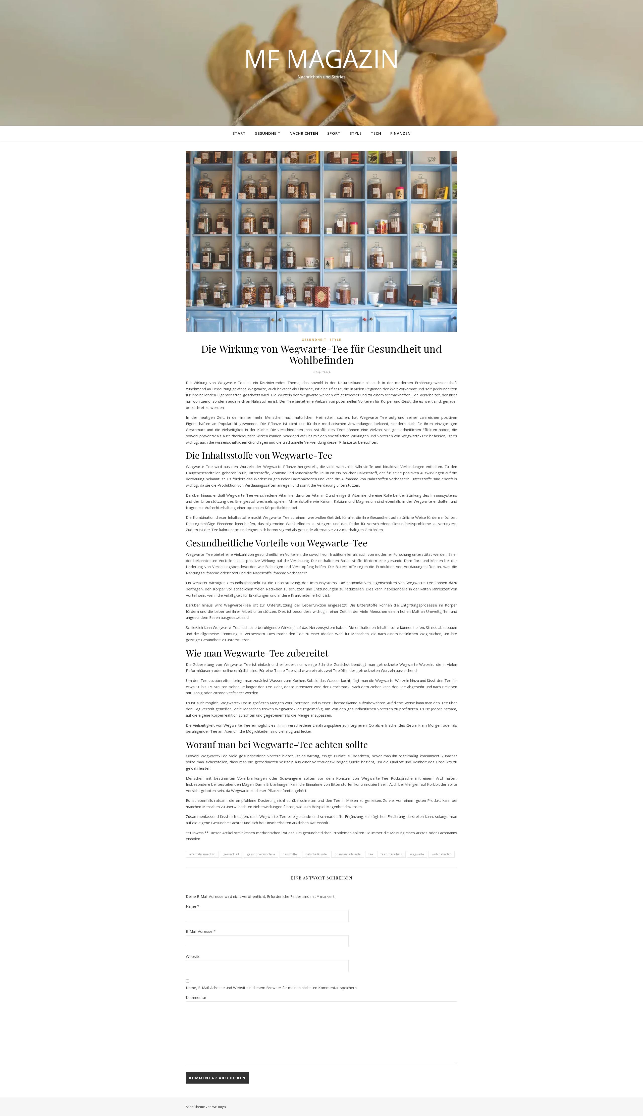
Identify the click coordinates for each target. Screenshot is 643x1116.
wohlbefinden (441, 854)
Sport (334, 133)
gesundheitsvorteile (261, 854)
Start (239, 133)
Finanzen (400, 133)
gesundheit (231, 854)
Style (356, 133)
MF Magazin (321, 58)
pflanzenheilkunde (348, 854)
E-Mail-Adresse (201, 931)
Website (193, 956)
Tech (376, 133)
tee (370, 854)
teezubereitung (391, 854)
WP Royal (219, 1106)
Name (192, 906)
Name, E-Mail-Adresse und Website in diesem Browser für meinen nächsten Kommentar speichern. (271, 987)
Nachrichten (304, 133)
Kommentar (196, 997)
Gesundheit (268, 133)
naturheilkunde (316, 854)
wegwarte (417, 854)
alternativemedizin (202, 854)
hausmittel (290, 854)
